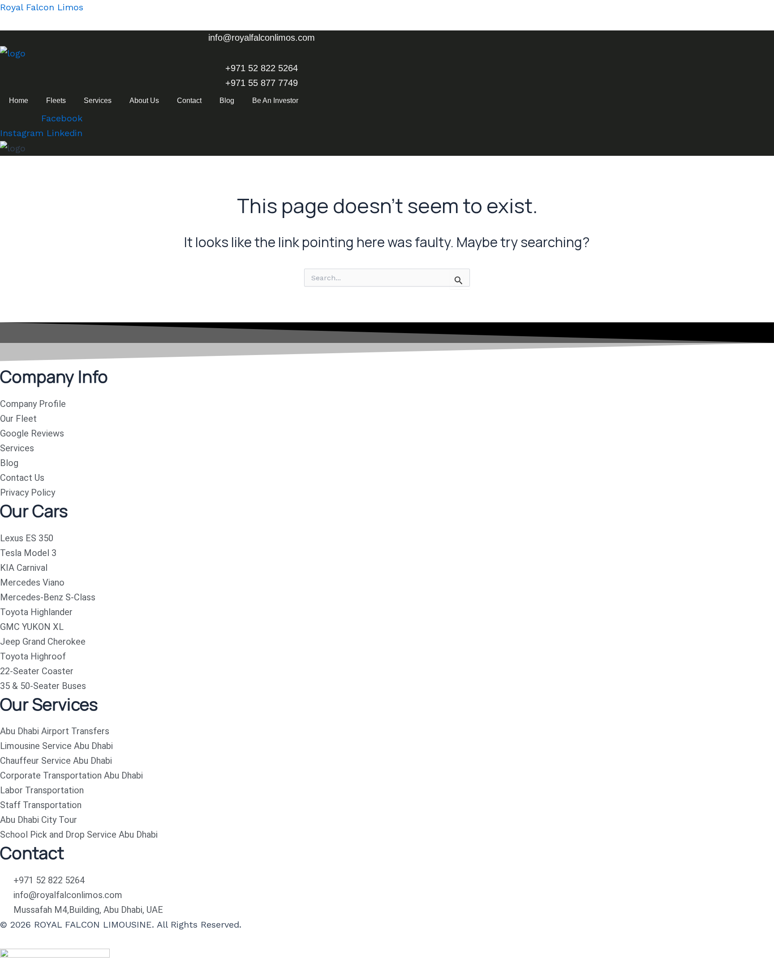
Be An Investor (275, 100)
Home (18, 100)
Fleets (56, 100)
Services (98, 100)
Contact (189, 100)
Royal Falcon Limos (41, 7)
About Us (144, 100)
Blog (226, 100)
